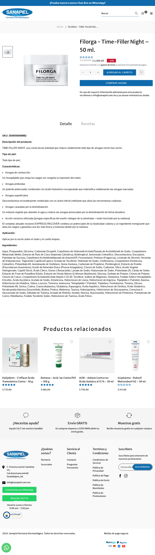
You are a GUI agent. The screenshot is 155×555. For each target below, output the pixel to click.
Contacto (71, 459)
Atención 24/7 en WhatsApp (19, 499)
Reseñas (88, 123)
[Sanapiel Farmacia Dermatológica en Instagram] (125, 476)
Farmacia (45, 459)
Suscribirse (142, 467)
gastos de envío (108, 65)
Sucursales (46, 464)
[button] (86, 57)
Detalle (66, 123)
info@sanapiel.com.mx (19, 482)
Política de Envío (101, 480)
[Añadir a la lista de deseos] (141, 72)
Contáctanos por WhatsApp (19, 489)
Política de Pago (101, 475)
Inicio (60, 27)
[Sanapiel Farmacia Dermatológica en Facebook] (120, 476)
